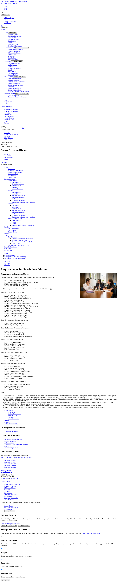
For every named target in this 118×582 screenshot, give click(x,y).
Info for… (5, 13)
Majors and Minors (9, 488)
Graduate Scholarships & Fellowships (23, 225)
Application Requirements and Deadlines (16, 444)
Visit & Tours (12, 58)
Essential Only (13, 525)
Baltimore (11, 86)
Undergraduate (12, 65)
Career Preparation (13, 95)
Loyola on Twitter (9, 462)
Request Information (10, 441)
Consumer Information (11, 507)
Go (23, 128)
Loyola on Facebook (10, 460)
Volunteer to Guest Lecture (19, 240)
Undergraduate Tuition (11, 134)
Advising (14, 187)
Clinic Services (8, 250)
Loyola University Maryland (9, 3)
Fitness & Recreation (14, 83)
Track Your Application (11, 448)
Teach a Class (16, 243)
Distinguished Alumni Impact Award (18, 245)
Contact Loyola (5, 481)
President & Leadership (15, 46)
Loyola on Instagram (10, 464)
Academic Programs (14, 63)
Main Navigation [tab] (9, 18)
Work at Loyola (9, 116)
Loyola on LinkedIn (10, 467)
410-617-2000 (5, 478)
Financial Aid (12, 54)
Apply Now (7, 446)
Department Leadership (15, 172)
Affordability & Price (14, 53)
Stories (6, 159)
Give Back (7, 248)
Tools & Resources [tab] (9, 21)
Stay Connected (12, 237)
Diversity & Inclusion (10, 247)
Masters (10, 190)
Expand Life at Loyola (19, 76)
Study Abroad (12, 71)
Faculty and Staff (9, 119)
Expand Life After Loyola (21, 93)
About (6, 32)
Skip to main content (7, 1)
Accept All (4, 525)
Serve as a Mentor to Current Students (23, 242)
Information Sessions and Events (13, 439)
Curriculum (15, 194)
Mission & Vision (13, 44)
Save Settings (5, 580)
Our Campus (12, 37)
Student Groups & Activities (16, 82)
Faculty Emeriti (12, 232)
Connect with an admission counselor (23, 457)
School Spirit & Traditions (15, 85)
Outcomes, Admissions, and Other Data (23, 202)
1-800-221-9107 (16, 478)
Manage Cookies (9, 511)
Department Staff (13, 174)
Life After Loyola (9, 93)
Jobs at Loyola (8, 139)
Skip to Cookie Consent (20, 1)
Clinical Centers (9, 496)
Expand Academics (17, 61)
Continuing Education (14, 68)
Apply (6, 8)
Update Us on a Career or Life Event (22, 238)
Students (6, 233)
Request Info (8, 102)
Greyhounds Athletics (7, 106)
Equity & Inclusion (13, 39)
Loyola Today (8, 157)
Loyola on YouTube (10, 465)
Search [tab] (6, 19)
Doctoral (10, 204)
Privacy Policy (8, 506)
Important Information (18, 195)
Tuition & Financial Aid (15, 218)
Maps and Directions (10, 494)
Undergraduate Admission (15, 49)
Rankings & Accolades (14, 36)
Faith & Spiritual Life (14, 88)
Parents (6, 123)
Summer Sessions (13, 59)
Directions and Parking (11, 111)
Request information (7, 457)
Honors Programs (13, 75)
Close (2, 26)
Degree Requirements (18, 184)
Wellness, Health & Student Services (18, 91)
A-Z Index (7, 491)
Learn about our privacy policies (10, 524)
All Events (7, 156)
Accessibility (8, 509)
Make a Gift (7, 114)
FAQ (13, 199)
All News (7, 154)
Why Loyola (11, 56)
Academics (7, 61)
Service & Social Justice (15, 90)
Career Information (17, 189)
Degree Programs (9, 179)
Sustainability (12, 41)
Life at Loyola (8, 76)
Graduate (10, 66)
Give (5, 9)
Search (3, 29)
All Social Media (6, 470)
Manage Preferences (24, 525)
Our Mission (11, 169)
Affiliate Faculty (13, 230)
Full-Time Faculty (13, 228)
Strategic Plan (12, 177)
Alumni (6, 121)
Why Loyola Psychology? (15, 170)
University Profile (13, 34)
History (10, 42)
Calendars (7, 113)
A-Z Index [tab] (7, 23)
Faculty (10, 70)
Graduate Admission (14, 51)
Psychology (4, 162)
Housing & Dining (13, 80)
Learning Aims (16, 182)
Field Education (16, 185)
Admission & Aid (9, 48)
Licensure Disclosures (18, 200)
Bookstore (7, 136)
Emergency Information (11, 498)
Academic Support (13, 73)
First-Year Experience (14, 78)
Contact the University (11, 109)
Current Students (9, 118)
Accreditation (12, 175)
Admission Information (18, 197)
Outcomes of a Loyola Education (17, 97)
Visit (5, 6)
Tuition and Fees (9, 443)
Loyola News (8, 493)
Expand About (12, 32)
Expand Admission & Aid (22, 48)
